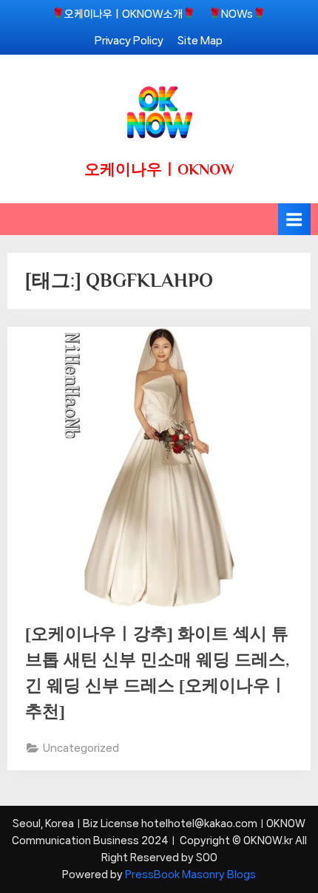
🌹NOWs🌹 (237, 13)
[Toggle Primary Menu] (294, 219)
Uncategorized (81, 747)
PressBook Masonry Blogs (190, 874)
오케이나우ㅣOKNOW (159, 169)
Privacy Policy (129, 40)
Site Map (200, 40)
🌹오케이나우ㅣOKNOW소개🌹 (123, 13)
